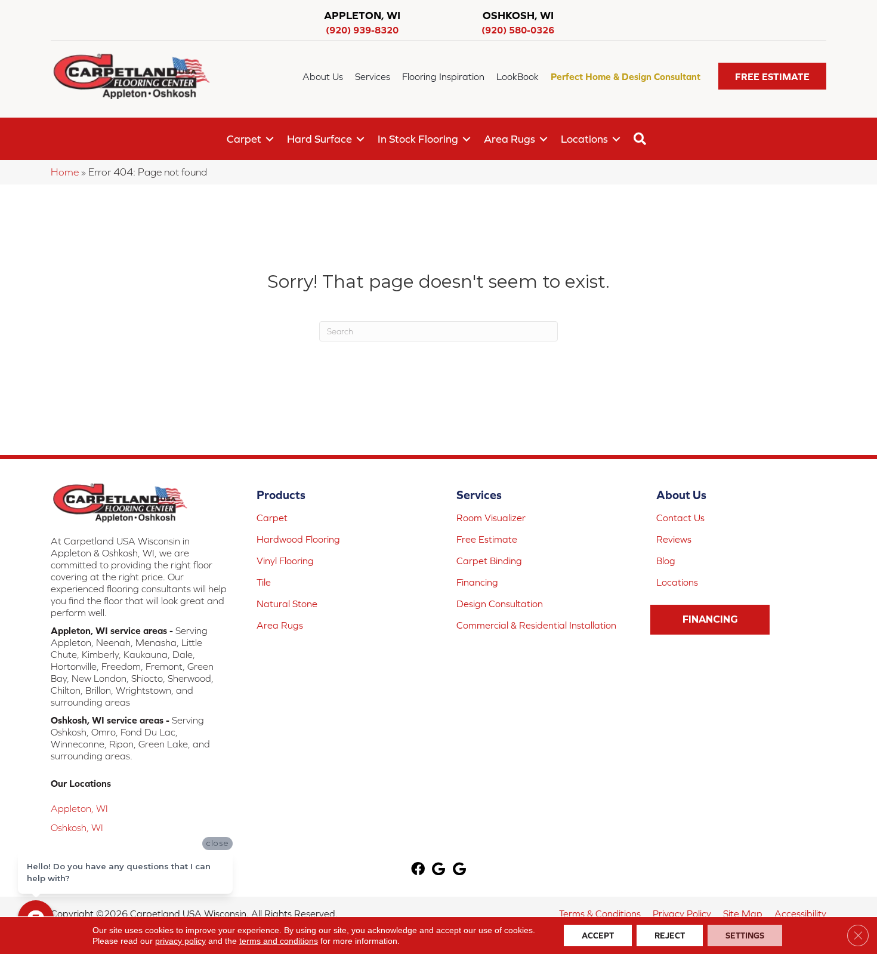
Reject (669, 935)
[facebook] (418, 870)
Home (65, 172)
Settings (744, 935)
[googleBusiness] (438, 870)
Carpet (244, 139)
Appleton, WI (79, 808)
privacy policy (180, 941)
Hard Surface (319, 139)
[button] (772, 76)
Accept (598, 935)
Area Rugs (509, 139)
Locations (584, 139)
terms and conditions (278, 941)
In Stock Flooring (418, 139)
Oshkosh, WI (77, 827)
